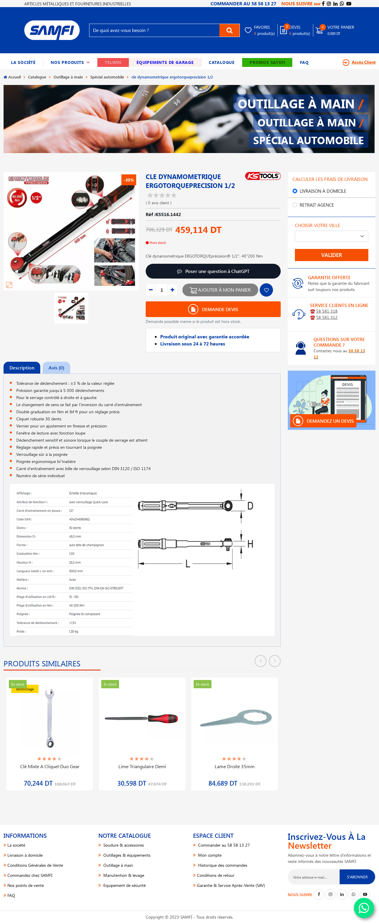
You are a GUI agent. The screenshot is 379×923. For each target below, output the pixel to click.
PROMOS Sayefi (267, 62)
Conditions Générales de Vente (35, 865)
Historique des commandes (222, 865)
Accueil (14, 76)
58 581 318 (327, 311)
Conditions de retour (216, 875)
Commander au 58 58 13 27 (223, 845)
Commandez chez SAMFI (29, 875)
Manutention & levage (123, 875)
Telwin (113, 62)
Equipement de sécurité (124, 885)
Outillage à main (68, 76)
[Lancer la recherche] (229, 30)
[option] (49, 730)
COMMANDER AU (243, 3)
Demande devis (219, 309)
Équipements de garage (165, 62)
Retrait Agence (317, 205)
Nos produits (70, 62)
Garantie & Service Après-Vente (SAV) (231, 885)
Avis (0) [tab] (56, 367)
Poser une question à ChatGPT (217, 271)
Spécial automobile (107, 76)
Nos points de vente (25, 885)
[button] (70, 62)
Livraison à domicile (323, 191)
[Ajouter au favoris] (266, 290)
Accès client (363, 62)
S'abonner (357, 876)
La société (23, 62)
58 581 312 (327, 317)
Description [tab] (21, 367)
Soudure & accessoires (123, 845)
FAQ (304, 62)
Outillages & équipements (126, 855)
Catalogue (222, 62)
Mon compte (209, 855)
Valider (331, 254)
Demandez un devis (330, 421)
